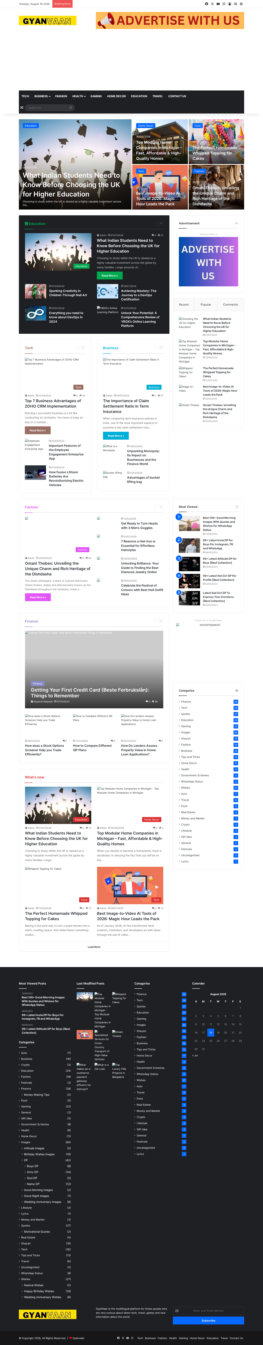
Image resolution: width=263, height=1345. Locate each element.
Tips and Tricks (190, 756)
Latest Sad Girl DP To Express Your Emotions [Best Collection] (218, 596)
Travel (157, 96)
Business (41, 96)
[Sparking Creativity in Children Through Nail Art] (35, 291)
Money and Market (192, 818)
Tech (25, 96)
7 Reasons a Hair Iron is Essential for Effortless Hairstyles (138, 545)
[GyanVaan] (47, 20)
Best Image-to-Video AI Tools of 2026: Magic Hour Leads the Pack (158, 198)
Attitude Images (34, 1148)
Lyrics (184, 861)
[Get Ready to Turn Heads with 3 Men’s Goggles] (98, 519)
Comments (230, 304)
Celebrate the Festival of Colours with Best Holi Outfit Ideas (142, 589)
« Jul (195, 1055)
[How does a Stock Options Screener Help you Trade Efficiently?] (46, 726)
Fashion (61, 96)
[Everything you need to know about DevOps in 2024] (35, 313)
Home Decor (116, 96)
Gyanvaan (78, 1338)
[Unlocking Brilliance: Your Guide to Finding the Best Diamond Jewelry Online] (98, 559)
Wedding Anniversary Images (42, 1201)
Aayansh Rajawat (43, 701)
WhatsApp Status (192, 781)
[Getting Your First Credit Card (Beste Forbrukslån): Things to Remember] (94, 669)
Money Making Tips (36, 1094)
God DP (32, 1178)
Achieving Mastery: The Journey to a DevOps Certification (138, 295)
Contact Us (177, 96)
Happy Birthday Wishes (39, 1291)
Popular (206, 304)
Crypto (185, 824)
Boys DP (33, 1166)
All (135, 223)
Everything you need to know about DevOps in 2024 (66, 317)
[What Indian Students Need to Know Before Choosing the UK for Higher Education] (75, 164)
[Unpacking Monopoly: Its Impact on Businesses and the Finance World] (113, 451)
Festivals (186, 849)
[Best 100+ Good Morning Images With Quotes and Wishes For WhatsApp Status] (189, 523)
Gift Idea (186, 836)
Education (139, 96)
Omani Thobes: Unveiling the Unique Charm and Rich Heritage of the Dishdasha (57, 568)
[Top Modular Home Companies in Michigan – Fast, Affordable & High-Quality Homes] (189, 351)
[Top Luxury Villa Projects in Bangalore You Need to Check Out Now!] (120, 1071)
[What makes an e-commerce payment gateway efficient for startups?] (85, 1077)
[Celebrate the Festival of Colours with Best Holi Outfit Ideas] (98, 581)
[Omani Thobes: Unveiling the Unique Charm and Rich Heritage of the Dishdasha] (189, 410)
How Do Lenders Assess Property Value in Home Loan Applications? (139, 750)
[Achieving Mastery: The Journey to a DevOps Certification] (107, 291)
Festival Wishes (33, 1285)
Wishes (185, 787)
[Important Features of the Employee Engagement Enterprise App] (35, 446)
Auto (184, 793)
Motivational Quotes (37, 1231)
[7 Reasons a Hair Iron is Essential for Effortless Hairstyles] (98, 537)
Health (77, 96)
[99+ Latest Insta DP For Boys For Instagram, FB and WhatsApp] (189, 545)
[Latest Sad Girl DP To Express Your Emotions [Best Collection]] (189, 598)
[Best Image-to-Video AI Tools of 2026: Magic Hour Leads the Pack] (160, 187)
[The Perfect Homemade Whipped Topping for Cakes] (216, 141)
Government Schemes (195, 775)
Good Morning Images (38, 1190)
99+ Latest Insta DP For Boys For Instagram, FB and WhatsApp (218, 544)
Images (185, 732)
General (186, 842)
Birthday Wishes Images (39, 1154)
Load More (94, 946)
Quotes (185, 713)
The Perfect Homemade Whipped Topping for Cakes (215, 153)
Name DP (33, 1184)
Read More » (110, 275)
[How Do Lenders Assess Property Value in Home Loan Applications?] (142, 726)
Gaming (96, 96)
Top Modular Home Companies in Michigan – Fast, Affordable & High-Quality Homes (130, 838)
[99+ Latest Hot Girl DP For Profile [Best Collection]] (189, 581)
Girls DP (32, 1172)
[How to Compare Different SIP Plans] (94, 726)
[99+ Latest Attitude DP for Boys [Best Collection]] (189, 564)
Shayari (186, 738)
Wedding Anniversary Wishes (42, 1297)
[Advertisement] (131, 62)
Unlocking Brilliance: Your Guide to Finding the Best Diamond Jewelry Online (140, 567)
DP (26, 1160)
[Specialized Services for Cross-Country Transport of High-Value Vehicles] (103, 1045)
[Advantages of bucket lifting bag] (113, 478)
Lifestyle (186, 830)
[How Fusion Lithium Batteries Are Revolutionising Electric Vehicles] (35, 472)
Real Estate (188, 812)
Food (198, 125)
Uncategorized (190, 855)
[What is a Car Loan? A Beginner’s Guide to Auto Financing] (103, 1067)
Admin (103, 235)
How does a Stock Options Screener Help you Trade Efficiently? (44, 750)
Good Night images (36, 1195)
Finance (186, 701)
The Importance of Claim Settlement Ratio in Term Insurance (126, 406)
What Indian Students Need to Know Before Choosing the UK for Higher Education (71, 184)
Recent (184, 304)
